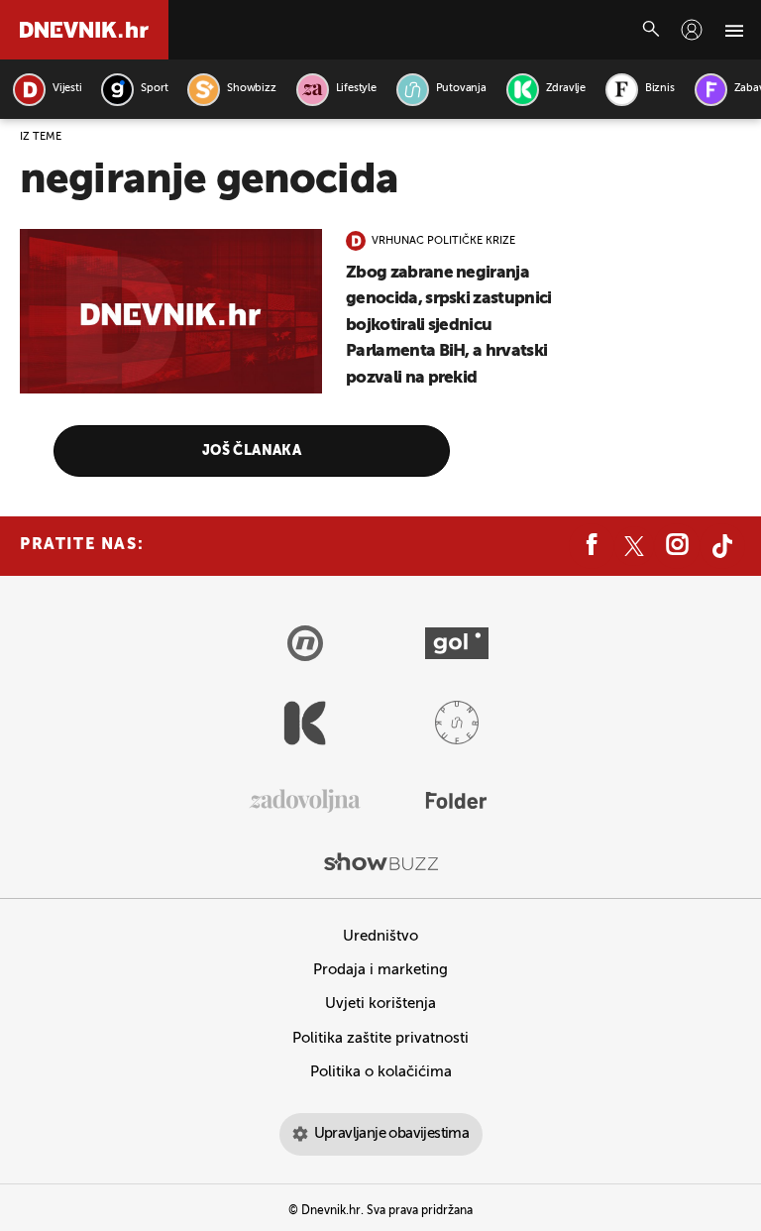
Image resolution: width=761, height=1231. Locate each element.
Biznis (660, 88)
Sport (154, 88)
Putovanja (461, 88)
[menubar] (692, 30)
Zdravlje (566, 88)
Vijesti (67, 88)
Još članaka (252, 451)
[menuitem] (692, 30)
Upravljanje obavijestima (392, 1133)
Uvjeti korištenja (380, 1003)
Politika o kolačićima (381, 1071)
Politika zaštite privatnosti (380, 1038)
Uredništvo (380, 936)
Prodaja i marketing (380, 969)
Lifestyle (356, 88)
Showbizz (251, 88)
